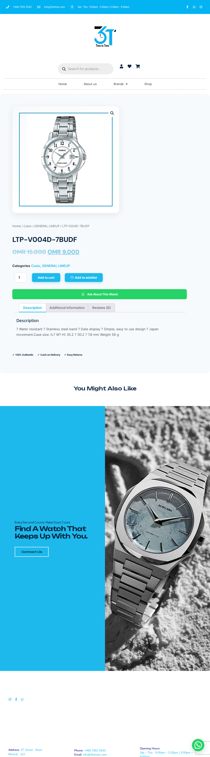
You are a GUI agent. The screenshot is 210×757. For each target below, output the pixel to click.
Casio (28, 226)
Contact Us (31, 551)
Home (62, 84)
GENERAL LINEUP (46, 226)
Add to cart (46, 278)
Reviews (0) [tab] (101, 308)
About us (90, 84)
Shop (148, 84)
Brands (119, 84)
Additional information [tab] (67, 308)
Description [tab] (32, 308)
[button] (112, 113)
